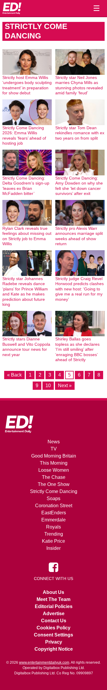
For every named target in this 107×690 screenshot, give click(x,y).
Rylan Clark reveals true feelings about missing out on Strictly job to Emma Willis (26, 236)
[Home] (11, 8)
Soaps (53, 498)
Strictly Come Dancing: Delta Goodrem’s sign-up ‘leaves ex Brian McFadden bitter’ (25, 186)
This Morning (53, 463)
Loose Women (53, 470)
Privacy (53, 641)
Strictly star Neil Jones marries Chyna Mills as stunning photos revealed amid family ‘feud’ (79, 85)
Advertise (53, 613)
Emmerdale (53, 519)
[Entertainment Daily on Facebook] (53, 567)
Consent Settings (53, 634)
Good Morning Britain (53, 455)
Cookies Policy (53, 627)
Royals (53, 526)
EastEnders (53, 512)
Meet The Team (53, 599)
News (54, 441)
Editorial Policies (54, 606)
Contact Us (53, 620)
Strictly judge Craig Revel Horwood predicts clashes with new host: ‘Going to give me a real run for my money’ (79, 289)
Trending (53, 534)
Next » (65, 385)
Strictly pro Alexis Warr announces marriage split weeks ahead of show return (79, 236)
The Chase (53, 477)
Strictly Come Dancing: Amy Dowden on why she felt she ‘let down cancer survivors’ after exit (79, 186)
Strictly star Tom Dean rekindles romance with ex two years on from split (79, 132)
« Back (14, 374)
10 (48, 385)
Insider (53, 548)
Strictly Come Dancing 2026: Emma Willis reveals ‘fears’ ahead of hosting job (24, 135)
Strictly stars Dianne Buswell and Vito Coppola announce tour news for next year (26, 347)
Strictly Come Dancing (53, 491)
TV (54, 448)
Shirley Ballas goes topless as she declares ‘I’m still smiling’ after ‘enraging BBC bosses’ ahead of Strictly (77, 349)
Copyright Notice (53, 649)
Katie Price (53, 541)
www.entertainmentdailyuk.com (44, 662)
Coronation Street (53, 505)
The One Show (54, 484)
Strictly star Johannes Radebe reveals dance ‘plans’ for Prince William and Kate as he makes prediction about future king (25, 291)
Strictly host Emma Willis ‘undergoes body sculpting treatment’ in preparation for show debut (27, 85)
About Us (53, 592)
